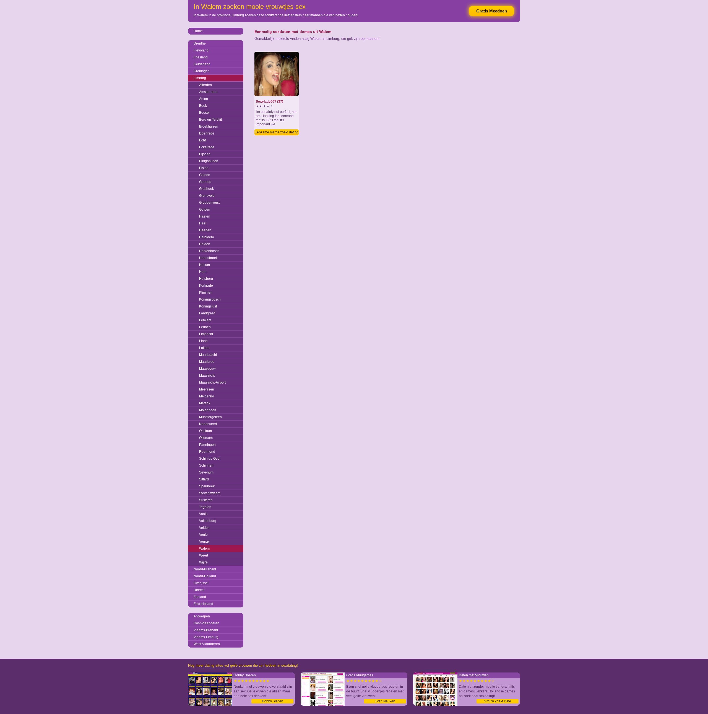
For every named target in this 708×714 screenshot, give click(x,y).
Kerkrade (206, 286)
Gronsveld (207, 196)
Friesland (201, 57)
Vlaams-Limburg (206, 637)
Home (198, 31)
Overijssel (201, 583)
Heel (202, 223)
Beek (203, 106)
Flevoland (201, 50)
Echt (202, 140)
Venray (204, 542)
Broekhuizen (208, 126)
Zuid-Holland (203, 604)
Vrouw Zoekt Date (497, 701)
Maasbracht (208, 355)
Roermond (207, 452)
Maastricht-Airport (212, 382)
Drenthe (200, 43)
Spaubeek (207, 486)
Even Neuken (385, 701)
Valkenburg (207, 521)
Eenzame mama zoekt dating (276, 132)
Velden (204, 528)
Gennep (205, 182)
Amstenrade (208, 92)
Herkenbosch (209, 251)
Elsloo (204, 168)
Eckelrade (206, 147)
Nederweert (208, 424)
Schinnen (206, 465)
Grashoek (206, 189)
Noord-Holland (205, 576)
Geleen (204, 175)
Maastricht (207, 375)
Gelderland (202, 64)
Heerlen (205, 230)
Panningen (207, 445)
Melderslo (206, 396)
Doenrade (206, 133)
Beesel (204, 113)
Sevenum (206, 472)
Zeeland (200, 597)
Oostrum (205, 431)
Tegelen (205, 507)
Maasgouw (207, 369)
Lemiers (205, 320)
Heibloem (206, 237)
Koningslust (208, 306)
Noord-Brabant (205, 569)
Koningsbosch (210, 299)
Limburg (200, 78)
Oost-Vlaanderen (206, 623)
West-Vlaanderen (207, 644)
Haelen (204, 216)
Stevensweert (209, 493)
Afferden (205, 85)
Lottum (204, 348)
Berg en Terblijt (210, 119)
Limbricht (206, 334)
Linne (203, 341)
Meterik (204, 403)
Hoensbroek (208, 258)
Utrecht (199, 590)
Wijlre (203, 562)
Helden (204, 244)
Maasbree (206, 362)
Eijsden (204, 154)
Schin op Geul (209, 459)
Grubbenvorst (209, 203)
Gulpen (204, 209)
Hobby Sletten (272, 701)
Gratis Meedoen (491, 11)
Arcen (203, 99)
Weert (203, 555)
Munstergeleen (210, 417)
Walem (204, 548)
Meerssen (206, 389)
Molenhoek (207, 410)
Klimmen (205, 292)
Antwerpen (202, 616)
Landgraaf (207, 313)
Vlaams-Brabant (206, 630)
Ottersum (206, 438)
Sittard (204, 479)
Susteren (206, 500)
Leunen (205, 327)
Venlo (203, 535)
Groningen (202, 71)
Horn (203, 272)
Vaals (203, 514)
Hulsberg (206, 279)
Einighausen (208, 161)
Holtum (204, 265)
